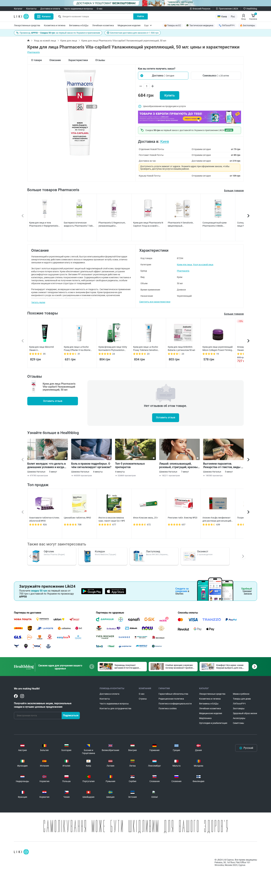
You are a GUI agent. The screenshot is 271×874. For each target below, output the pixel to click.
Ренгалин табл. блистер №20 (182, 517)
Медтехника (205, 718)
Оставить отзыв (52, 400)
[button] (163, 76)
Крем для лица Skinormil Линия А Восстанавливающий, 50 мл (43, 349)
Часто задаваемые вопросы (78, 8)
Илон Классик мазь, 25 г (145, 517)
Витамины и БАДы (78, 25)
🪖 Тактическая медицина (199, 25)
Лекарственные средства (27, 25)
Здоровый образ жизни (245, 713)
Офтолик (49, 551)
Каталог (18, 8)
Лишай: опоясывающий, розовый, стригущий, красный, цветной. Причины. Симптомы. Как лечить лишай (179, 465)
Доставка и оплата (50, 8)
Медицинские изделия (129, 25)
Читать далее (38, 302)
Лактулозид (153, 551)
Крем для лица (68, 40)
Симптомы (238, 723)
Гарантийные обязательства (173, 694)
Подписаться (70, 715)
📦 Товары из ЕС (172, 25)
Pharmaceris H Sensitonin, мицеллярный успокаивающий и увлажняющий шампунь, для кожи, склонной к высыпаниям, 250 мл (183, 224)
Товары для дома (242, 698)
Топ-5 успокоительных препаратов (130, 465)
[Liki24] (21, 852)
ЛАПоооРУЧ (239, 703)
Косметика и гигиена (54, 25)
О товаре (36, 60)
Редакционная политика (171, 698)
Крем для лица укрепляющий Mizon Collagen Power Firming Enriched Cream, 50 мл (217, 349)
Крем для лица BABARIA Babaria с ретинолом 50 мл (181, 348)
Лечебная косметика (103, 25)
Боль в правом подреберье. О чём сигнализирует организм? (91, 465)
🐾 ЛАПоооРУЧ (226, 25)
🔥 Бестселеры (247, 25)
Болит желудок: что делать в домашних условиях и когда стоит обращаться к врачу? (46, 465)
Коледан (100, 551)
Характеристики (78, 60)
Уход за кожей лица (45, 40)
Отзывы (100, 60)
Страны (143, 698)
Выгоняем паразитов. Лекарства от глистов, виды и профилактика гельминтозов (223, 465)
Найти (140, 16)
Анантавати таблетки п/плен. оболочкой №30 (44, 519)
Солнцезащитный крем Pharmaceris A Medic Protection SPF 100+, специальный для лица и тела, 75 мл (217, 224)
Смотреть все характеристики (154, 301)
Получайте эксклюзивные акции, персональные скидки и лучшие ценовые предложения (43, 705)
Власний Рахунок (201, 8)
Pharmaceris (33, 52)
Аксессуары (239, 718)
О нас (99, 8)
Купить (169, 95)
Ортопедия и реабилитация (213, 723)
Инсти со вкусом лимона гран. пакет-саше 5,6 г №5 (111, 519)
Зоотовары (238, 708)
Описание (55, 60)
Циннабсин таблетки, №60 (77, 517)
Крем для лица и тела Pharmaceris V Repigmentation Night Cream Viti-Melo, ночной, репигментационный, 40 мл (44, 224)
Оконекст (202, 551)
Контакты (31, 8)
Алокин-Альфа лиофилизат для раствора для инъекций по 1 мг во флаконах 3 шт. (216, 519)
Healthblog (251, 8)
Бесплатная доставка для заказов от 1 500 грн (134, 33)
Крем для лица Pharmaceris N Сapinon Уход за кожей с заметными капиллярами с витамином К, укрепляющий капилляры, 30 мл (148, 224)
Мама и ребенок (241, 694)
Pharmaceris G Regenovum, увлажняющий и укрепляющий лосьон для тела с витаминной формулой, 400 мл (113, 224)
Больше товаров (234, 190)
